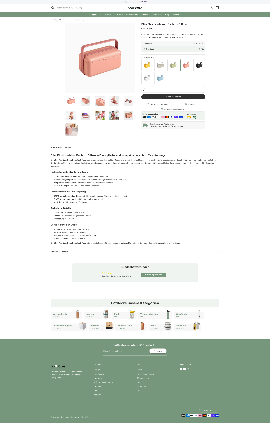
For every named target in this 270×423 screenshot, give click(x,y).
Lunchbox (98, 378)
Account (97, 394)
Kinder (120, 14)
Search (139, 370)
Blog (167, 14)
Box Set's (145, 14)
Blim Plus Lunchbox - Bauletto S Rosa (71, 20)
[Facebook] (181, 369)
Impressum (141, 382)
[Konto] (212, 8)
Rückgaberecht (143, 378)
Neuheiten (157, 14)
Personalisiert (132, 14)
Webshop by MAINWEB (80, 417)
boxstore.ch (68, 417)
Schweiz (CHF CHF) (208, 410)
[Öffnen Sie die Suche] (53, 7)
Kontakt (176, 14)
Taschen (97, 386)
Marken (108, 14)
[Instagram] (188, 369)
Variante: (145, 57)
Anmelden (158, 351)
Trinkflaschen (99, 374)
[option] (100, 59)
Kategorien (94, 14)
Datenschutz (142, 386)
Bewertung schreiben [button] (153, 275)
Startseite (54, 20)
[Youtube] (184, 369)
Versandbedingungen (146, 374)
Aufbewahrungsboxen (103, 382)
